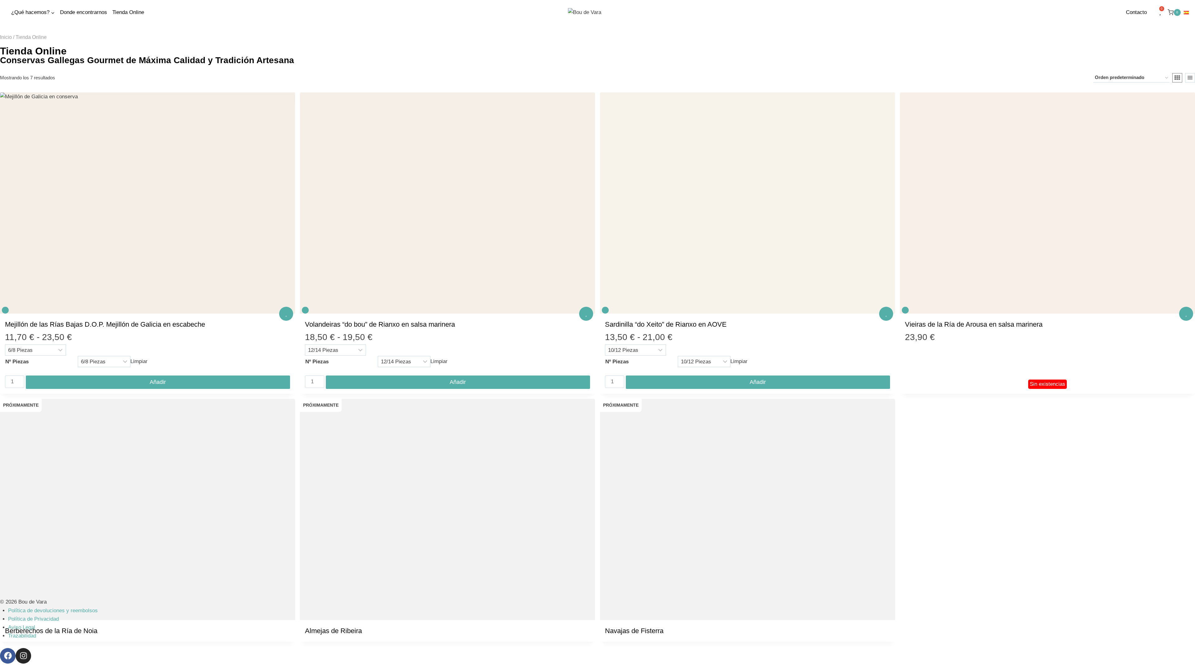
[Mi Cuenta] (1153, 12)
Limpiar (139, 362)
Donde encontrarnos (83, 12)
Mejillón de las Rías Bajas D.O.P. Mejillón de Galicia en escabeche (105, 324)
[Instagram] (23, 656)
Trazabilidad (22, 636)
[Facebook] (8, 656)
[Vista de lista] (1190, 77)
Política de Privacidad (33, 619)
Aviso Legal (21, 627)
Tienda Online (128, 12)
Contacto (1136, 12)
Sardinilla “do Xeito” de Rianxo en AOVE (666, 324)
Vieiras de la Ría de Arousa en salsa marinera (974, 324)
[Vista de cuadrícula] (1177, 77)
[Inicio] (5, 12)
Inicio (6, 37)
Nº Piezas (17, 362)
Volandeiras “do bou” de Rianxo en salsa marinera (380, 324)
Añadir (158, 382)
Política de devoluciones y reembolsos (53, 611)
